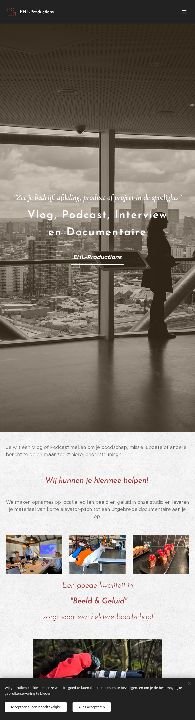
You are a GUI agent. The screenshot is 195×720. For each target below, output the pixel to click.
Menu (184, 12)
